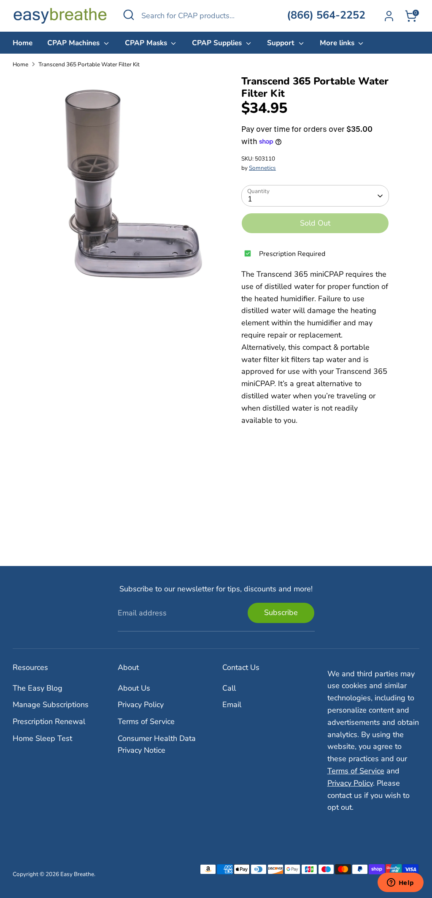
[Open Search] (128, 14)
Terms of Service (146, 721)
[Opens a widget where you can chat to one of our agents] (400, 883)
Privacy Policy (141, 704)
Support (282, 43)
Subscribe (281, 612)
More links (338, 43)
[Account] (389, 16)
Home (22, 43)
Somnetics (262, 168)
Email (231, 704)
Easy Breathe (77, 874)
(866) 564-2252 (326, 15)
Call (229, 688)
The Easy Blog (37, 688)
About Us (134, 688)
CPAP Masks (147, 43)
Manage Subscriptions (51, 704)
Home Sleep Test (42, 738)
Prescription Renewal (49, 721)
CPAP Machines (74, 43)
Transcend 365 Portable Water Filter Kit (89, 64)
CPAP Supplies (218, 43)
